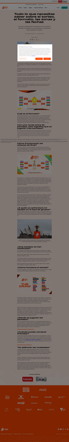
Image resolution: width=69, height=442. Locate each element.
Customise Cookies (23, 58)
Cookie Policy (33, 55)
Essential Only (39, 58)
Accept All (47, 58)
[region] (34, 52)
